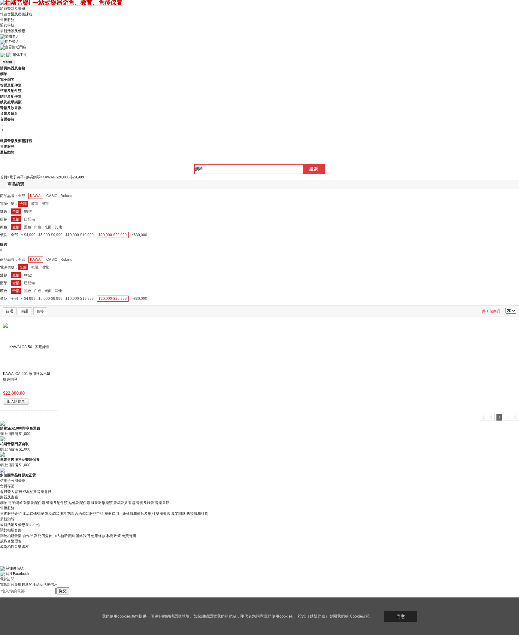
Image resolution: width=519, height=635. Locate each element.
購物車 (11, 36)
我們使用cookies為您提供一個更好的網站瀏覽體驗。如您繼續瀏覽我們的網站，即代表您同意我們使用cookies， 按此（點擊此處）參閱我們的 (226, 616)
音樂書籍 (162, 502)
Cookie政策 (360, 616)
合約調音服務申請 (89, 514)
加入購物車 (16, 401)
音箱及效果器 (124, 502)
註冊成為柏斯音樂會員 (33, 492)
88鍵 (28, 211)
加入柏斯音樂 (64, 536)
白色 (37, 227)
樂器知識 (163, 514)
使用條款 (98, 536)
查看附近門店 (15, 47)
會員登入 (7, 492)
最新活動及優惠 (12, 31)
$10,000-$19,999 (79, 235)
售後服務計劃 (197, 514)
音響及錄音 (145, 502)
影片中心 (33, 525)
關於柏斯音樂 (11, 536)
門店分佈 (45, 536)
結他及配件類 (79, 502)
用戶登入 (12, 42)
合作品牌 (30, 536)
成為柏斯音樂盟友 (14, 547)
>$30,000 (139, 235)
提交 (63, 590)
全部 (21, 196)
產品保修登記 (33, 514)
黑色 (27, 227)
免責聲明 (129, 536)
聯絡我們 (83, 536)
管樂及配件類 (57, 502)
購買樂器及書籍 (12, 8)
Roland (66, 196)
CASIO (51, 196)
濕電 (45, 204)
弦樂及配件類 (34, 502)
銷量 (25, 311)
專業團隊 (178, 514)
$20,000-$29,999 (113, 235)
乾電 (34, 204)
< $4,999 (28, 235)
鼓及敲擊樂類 (102, 502)
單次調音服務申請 (59, 514)
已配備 (29, 219)
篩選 (9, 311)
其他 (58, 227)
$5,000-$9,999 (50, 235)
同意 (400, 616)
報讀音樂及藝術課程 (16, 14)
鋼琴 (3, 502)
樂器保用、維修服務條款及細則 (130, 514)
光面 (48, 227)
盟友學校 (7, 25)
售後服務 (7, 19)
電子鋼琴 (15, 502)
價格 (40, 311)
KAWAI (35, 196)
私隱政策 (113, 536)
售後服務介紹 (11, 514)
